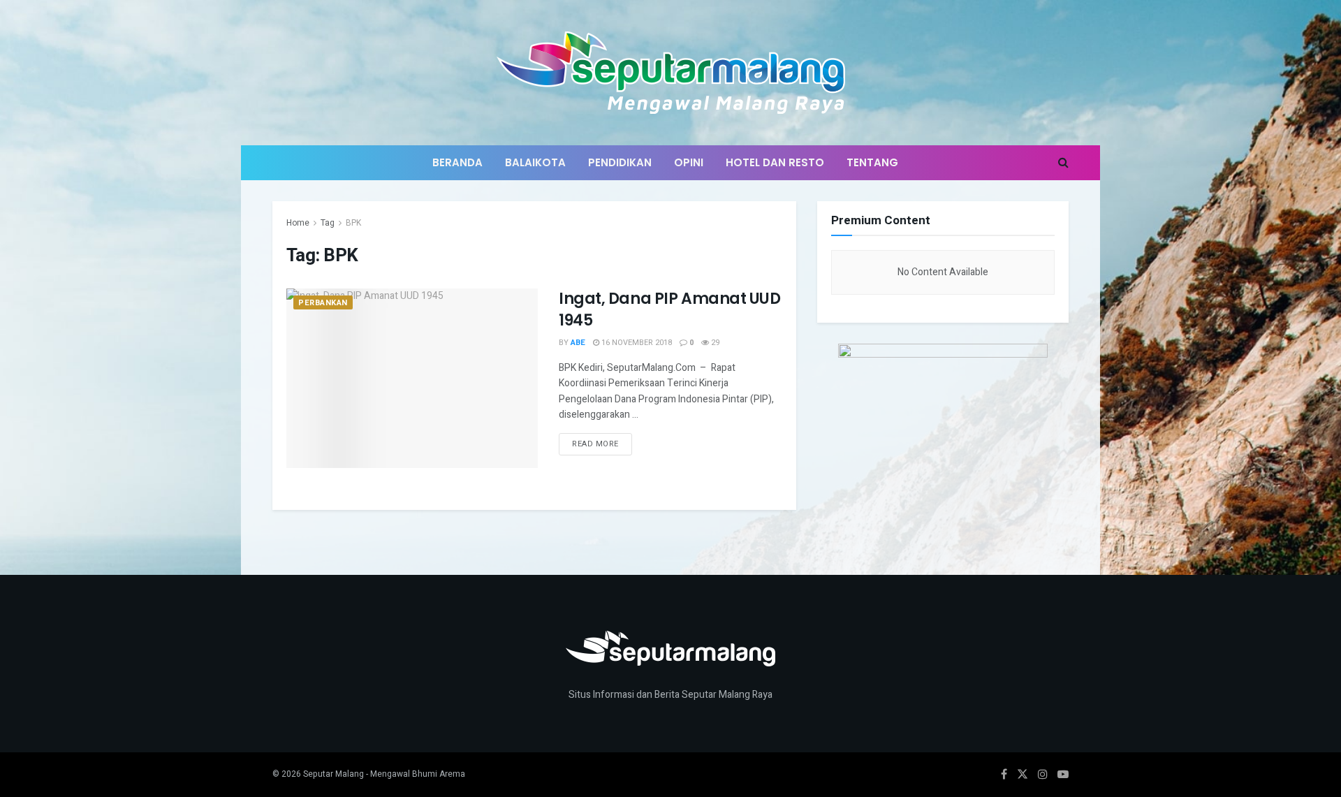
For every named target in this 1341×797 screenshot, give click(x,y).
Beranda (457, 162)
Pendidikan (620, 162)
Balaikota (535, 162)
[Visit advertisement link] (943, 431)
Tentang (872, 162)
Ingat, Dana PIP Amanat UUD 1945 (670, 309)
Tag (328, 223)
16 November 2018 (635, 343)
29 (714, 343)
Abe (578, 343)
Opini (688, 162)
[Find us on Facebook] (1004, 774)
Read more (602, 441)
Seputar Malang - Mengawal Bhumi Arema (384, 774)
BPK (353, 223)
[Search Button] (1063, 162)
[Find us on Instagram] (1043, 774)
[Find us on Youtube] (1063, 774)
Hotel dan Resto (775, 162)
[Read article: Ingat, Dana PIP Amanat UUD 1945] (412, 378)
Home (297, 223)
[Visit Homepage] (671, 72)
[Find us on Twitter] (1022, 774)
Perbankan (323, 303)
